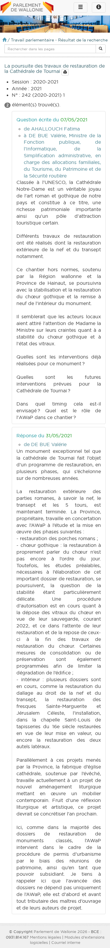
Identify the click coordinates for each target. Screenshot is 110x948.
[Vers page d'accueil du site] (27, 8)
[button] (101, 48)
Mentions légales (45, 937)
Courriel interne (65, 942)
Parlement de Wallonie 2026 (60, 931)
